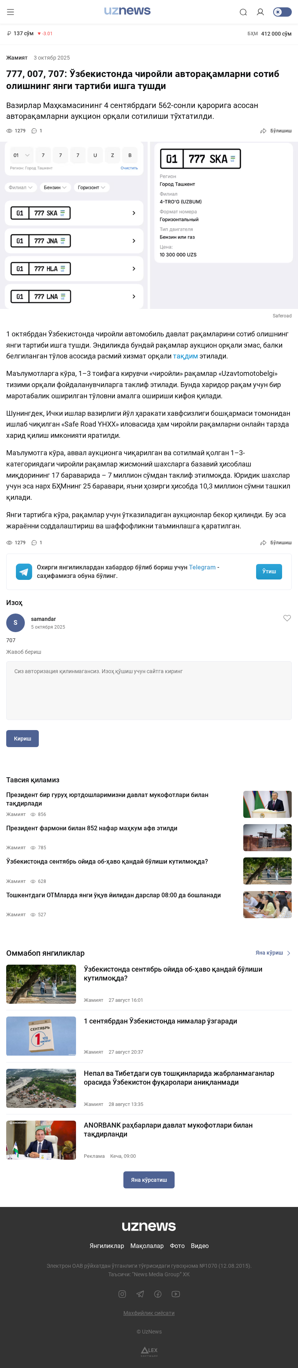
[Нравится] (287, 618)
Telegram (202, 567)
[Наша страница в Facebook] (158, 1294)
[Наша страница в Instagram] (122, 1294)
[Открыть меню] (10, 12)
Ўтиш (269, 571)
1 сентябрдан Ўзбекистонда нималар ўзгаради (160, 1021)
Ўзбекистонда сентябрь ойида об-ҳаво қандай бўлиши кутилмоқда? (173, 973)
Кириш (22, 738)
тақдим (186, 356)
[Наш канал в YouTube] (175, 1294)
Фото (177, 1246)
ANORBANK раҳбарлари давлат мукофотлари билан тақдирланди (168, 1129)
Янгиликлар (107, 1246)
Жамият (17, 58)
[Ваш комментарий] (149, 690)
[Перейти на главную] (127, 11)
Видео (200, 1246)
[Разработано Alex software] (149, 1352)
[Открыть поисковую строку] (243, 12)
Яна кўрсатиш (149, 1180)
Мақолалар (147, 1246)
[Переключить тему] (282, 12)
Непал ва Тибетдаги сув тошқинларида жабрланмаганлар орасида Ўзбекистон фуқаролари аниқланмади (179, 1077)
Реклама (94, 1156)
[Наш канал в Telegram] (140, 1294)
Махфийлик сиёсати (149, 1313)
